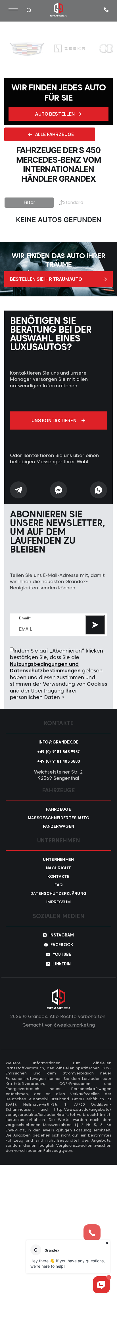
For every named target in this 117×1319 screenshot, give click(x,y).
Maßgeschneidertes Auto (58, 818)
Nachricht (58, 868)
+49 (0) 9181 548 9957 (58, 752)
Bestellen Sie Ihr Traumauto (46, 279)
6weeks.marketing (74, 1025)
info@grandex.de (58, 742)
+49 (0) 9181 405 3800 (58, 761)
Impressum (58, 902)
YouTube (62, 954)
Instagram (61, 935)
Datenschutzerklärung (58, 893)
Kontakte (58, 876)
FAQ (59, 885)
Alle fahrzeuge (54, 134)
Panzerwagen (58, 826)
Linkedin (62, 964)
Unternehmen (58, 859)
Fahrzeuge (58, 809)
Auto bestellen (55, 114)
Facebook (62, 945)
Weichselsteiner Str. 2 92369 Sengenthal (58, 775)
